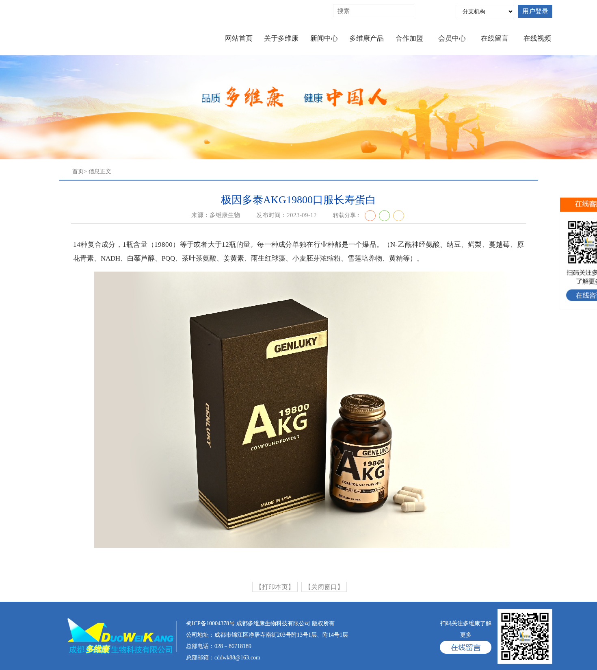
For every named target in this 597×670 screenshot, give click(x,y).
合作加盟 (409, 38)
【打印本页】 (274, 586)
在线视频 (537, 38)
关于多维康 (281, 38)
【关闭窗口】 (324, 586)
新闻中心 (324, 38)
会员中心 (452, 38)
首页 (78, 171)
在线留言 (494, 38)
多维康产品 (366, 38)
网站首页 (239, 38)
